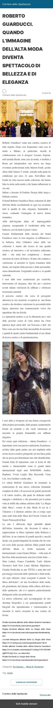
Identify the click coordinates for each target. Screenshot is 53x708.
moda (10, 673)
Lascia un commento (26, 682)
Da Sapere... (19, 666)
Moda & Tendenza (35, 666)
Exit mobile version (26, 703)
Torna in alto (45, 695)
